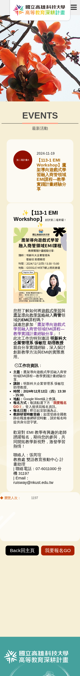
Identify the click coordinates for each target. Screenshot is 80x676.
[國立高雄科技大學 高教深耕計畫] (40, 10)
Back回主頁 (22, 550)
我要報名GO (58, 550)
